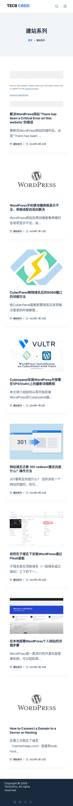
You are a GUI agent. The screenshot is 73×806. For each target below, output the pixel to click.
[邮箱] (20, 802)
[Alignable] (25, 802)
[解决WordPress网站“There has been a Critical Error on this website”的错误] (36, 89)
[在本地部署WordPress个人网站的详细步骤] (36, 616)
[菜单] (65, 6)
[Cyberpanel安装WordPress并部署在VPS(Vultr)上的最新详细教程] (36, 354)
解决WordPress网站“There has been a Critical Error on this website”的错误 (33, 118)
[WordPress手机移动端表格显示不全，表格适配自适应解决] (36, 180)
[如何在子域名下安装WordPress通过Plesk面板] (36, 529)
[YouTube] (14, 802)
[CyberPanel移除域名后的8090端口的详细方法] (36, 267)
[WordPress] (30, 802)
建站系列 (17, 144)
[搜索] (56, 6)
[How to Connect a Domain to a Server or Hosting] (36, 703)
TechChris (10, 786)
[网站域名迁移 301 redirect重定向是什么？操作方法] (36, 442)
